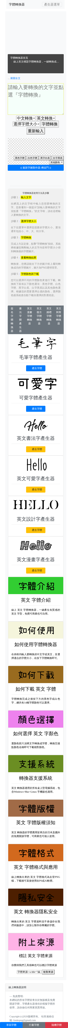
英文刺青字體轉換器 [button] (58, 316)
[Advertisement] (36, 33)
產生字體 (37, 368)
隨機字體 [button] (57, 1025)
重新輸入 (36, 131)
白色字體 (32, 158)
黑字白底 (45, 158)
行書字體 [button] (34, 1025)
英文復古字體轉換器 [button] (39, 316)
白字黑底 (57, 158)
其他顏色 (55, 162)
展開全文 (15, 78)
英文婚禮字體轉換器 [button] (49, 316)
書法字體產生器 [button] (20, 319)
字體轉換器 (17, 4)
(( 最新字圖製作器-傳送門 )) (35, 167)
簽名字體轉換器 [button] (12, 319)
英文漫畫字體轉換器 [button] (29, 316)
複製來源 (48, 972)
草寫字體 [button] (11, 1025)
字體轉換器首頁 (19, 57)
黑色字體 (20, 158)
